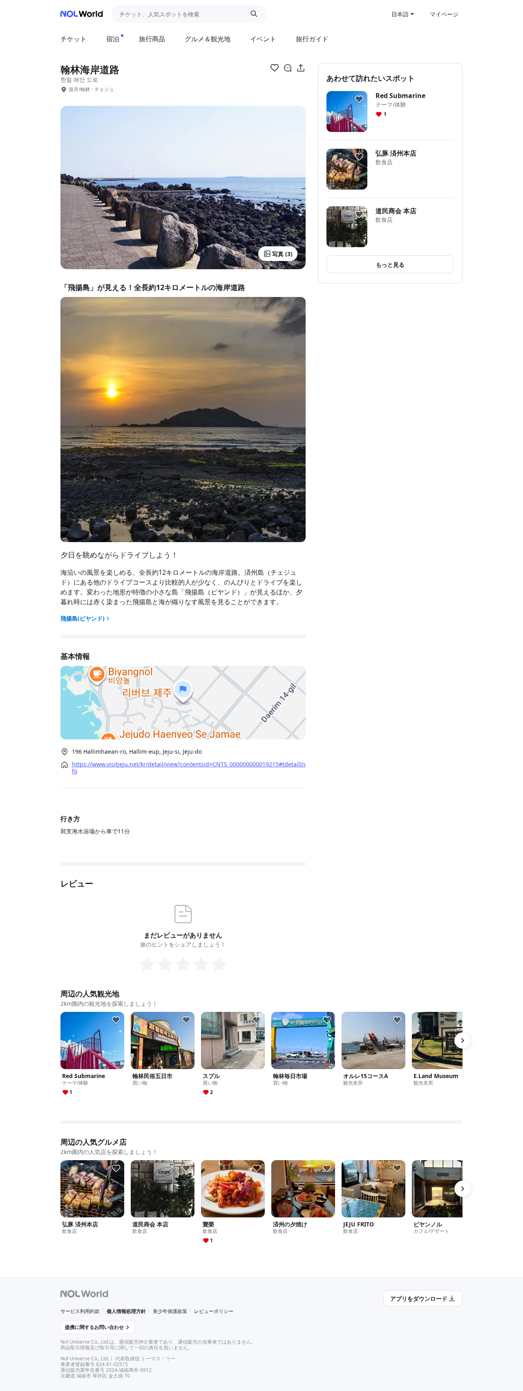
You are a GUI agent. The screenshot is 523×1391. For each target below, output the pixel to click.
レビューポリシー (213, 1311)
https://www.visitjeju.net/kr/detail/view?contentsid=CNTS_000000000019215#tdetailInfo (189, 768)
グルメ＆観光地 (207, 38)
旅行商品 (152, 38)
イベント (263, 38)
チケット (73, 38)
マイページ (444, 14)
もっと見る (390, 264)
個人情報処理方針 (126, 1311)
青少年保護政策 (170, 1311)
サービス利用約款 (80, 1311)
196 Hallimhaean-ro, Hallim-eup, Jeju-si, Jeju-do (137, 751)
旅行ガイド (312, 38)
